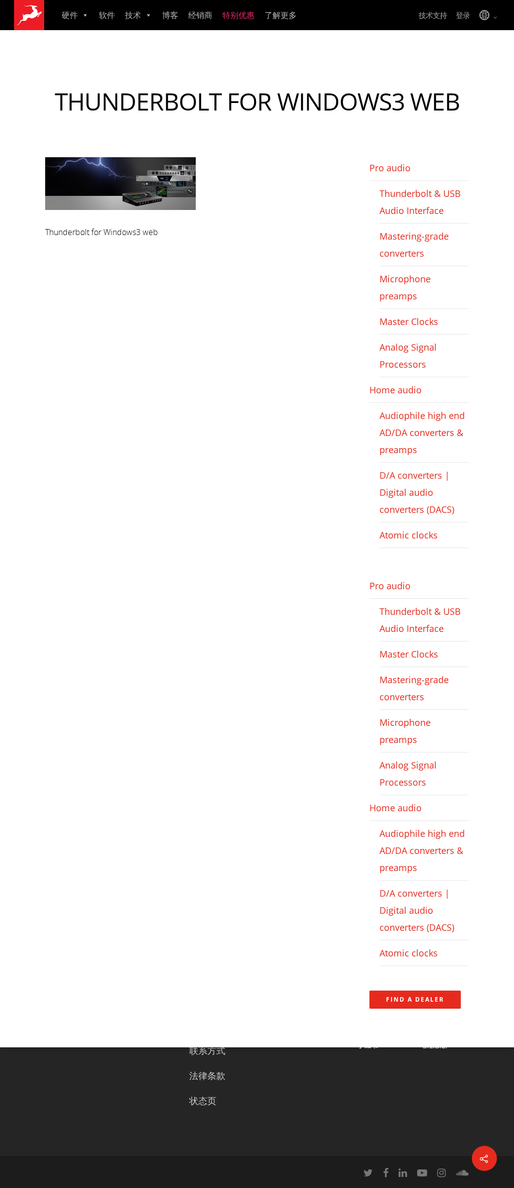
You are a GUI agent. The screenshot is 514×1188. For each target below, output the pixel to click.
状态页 (202, 1101)
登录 (463, 15)
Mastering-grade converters (414, 244)
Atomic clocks (408, 535)
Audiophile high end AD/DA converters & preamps (422, 432)
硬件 (70, 15)
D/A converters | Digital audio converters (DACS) (416, 492)
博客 (170, 15)
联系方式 (207, 1050)
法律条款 (207, 1075)
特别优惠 (238, 15)
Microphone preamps (405, 287)
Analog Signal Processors (408, 355)
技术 (133, 15)
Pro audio (390, 168)
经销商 (200, 15)
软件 (107, 15)
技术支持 (433, 15)
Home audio (395, 390)
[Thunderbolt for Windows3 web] (120, 214)
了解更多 (281, 15)
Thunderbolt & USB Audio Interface (420, 202)
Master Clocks (408, 321)
